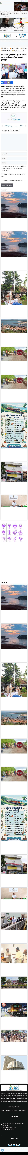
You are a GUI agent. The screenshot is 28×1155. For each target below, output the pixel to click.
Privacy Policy (22, 1110)
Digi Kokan (17, 119)
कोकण (9, 41)
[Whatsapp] (21, 37)
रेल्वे (17, 41)
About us (8, 1110)
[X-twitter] (22, 35)
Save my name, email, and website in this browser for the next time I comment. (14, 168)
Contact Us (14, 1110)
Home (3, 1110)
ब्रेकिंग (5, 41)
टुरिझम (20, 41)
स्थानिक (13, 41)
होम (2, 41)
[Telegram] (24, 37)
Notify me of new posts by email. (12, 180)
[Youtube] (25, 35)
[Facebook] (20, 35)
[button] (16, 36)
